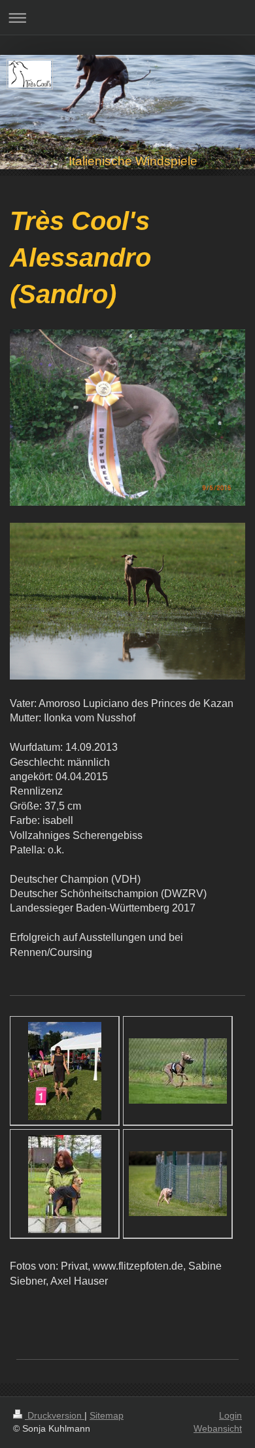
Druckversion (54, 1415)
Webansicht (218, 1428)
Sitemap (107, 1415)
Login (230, 1415)
